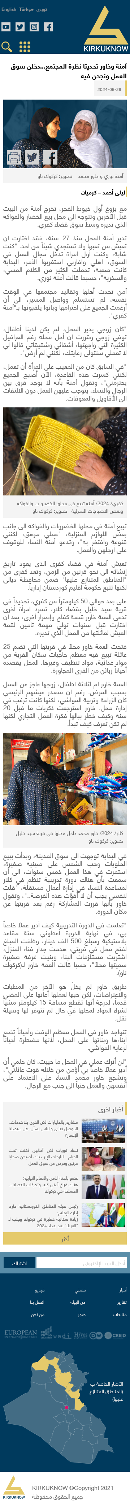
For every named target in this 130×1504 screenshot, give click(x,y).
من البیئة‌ (78, 1302)
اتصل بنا (37, 1302)
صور (82, 1314)
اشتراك (19, 1262)
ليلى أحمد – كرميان (103, 191)
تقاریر (122, 1302)
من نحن (37, 1314)
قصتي (80, 1289)
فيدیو (39, 1289)
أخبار (123, 1289)
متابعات (120, 1314)
